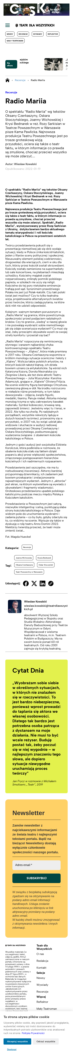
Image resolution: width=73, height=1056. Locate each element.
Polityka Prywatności (33, 1033)
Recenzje (23, 34)
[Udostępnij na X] (34, 583)
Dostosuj (11, 1049)
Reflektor (53, 34)
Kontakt (41, 967)
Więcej (41, 996)
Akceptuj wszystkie (17, 1041)
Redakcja (42, 960)
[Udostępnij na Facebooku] (26, 583)
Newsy (10, 34)
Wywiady (37, 34)
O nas (40, 954)
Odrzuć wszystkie (45, 1041)
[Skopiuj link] (51, 583)
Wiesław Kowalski (25, 164)
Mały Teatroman (15, 41)
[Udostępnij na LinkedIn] (42, 583)
